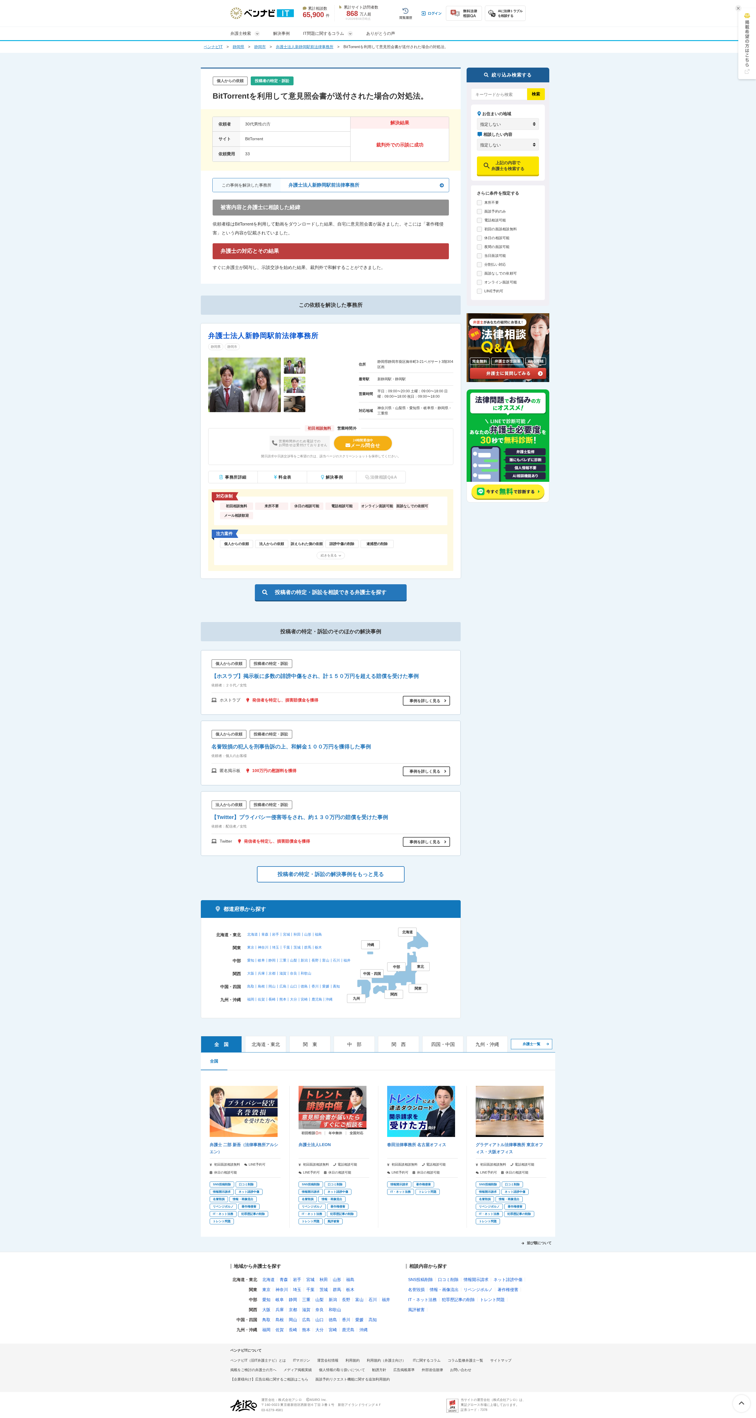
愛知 (250, 960)
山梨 (293, 960)
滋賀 (282, 973)
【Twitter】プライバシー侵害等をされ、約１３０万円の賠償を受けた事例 (299, 817)
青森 (264, 934)
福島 (318, 934)
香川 (315, 986)
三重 (282, 960)
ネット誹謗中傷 (507, 1279)
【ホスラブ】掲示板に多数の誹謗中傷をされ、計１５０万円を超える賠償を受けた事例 (315, 676)
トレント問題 (492, 1300)
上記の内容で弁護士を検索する (507, 165)
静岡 (272, 960)
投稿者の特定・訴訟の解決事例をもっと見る (331, 874)
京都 (272, 973)
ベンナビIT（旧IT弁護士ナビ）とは (258, 1360)
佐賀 (261, 999)
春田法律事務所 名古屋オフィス (416, 1144)
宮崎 (304, 999)
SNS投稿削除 (420, 1279)
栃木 (318, 947)
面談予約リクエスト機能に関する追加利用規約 (352, 1379)
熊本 (282, 999)
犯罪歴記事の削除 (458, 1300)
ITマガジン (301, 1360)
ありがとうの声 (380, 33)
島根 (261, 986)
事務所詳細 (236, 477)
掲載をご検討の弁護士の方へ (253, 1370)
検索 (536, 94)
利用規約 (353, 1360)
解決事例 (281, 33)
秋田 (297, 934)
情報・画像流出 (444, 1290)
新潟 (304, 960)
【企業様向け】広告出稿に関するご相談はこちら (269, 1379)
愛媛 (325, 986)
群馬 (307, 947)
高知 (336, 986)
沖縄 (329, 999)
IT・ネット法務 (422, 1300)
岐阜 (261, 960)
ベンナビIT (213, 47)
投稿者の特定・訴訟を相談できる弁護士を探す (331, 592)
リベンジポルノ (478, 1290)
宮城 (286, 934)
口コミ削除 (448, 1279)
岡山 (272, 986)
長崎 (272, 999)
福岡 (250, 999)
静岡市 (260, 47)
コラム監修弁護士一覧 (465, 1360)
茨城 (297, 947)
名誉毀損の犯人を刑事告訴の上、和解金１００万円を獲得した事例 (291, 747)
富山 (325, 960)
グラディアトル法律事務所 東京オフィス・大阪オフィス (509, 1148)
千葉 (286, 947)
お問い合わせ (460, 1370)
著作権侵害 (508, 1290)
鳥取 (250, 986)
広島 (282, 986)
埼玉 (275, 947)
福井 (347, 960)
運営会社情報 (327, 1360)
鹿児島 (317, 999)
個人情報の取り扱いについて (342, 1370)
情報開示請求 (476, 1279)
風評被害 (416, 1310)
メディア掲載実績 (298, 1370)
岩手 (275, 934)
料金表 (284, 477)
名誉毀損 (416, 1290)
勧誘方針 (379, 1370)
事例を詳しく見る (425, 701)
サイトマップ (500, 1360)
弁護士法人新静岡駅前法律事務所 (304, 47)
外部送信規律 (432, 1370)
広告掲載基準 (404, 1370)
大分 (293, 999)
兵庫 (261, 973)
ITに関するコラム (427, 1360)
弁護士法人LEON (315, 1144)
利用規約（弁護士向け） (386, 1360)
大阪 (250, 973)
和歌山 (306, 973)
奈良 (293, 973)
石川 (336, 960)
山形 (307, 934)
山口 (293, 986)
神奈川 (263, 947)
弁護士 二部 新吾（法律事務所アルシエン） (244, 1148)
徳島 (304, 986)
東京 (250, 947)
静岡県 (238, 47)
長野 (315, 960)
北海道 (252, 934)
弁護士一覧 (531, 1044)
